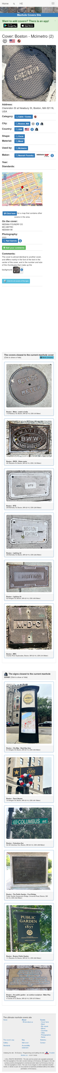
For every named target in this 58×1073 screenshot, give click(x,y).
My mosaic (44, 1026)
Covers (42, 1020)
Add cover (25, 1043)
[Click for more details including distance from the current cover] (21, 269)
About (24, 1020)
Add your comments (14, 247)
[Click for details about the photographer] (20, 240)
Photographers (46, 1035)
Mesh (43, 1024)
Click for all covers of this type (18, 281)
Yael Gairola (11, 240)
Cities (43, 1033)
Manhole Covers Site (29, 15)
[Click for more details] (29, 385)
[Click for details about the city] (37, 123)
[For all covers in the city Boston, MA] (5, 40)
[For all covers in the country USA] (12, 40)
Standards (6, 1045)
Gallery (5, 1043)
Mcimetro (22, 148)
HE (21, 3)
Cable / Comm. (24, 116)
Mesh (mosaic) (47, 357)
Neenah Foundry (26, 155)
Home (5, 3)
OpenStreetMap (28, 204)
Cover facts (45, 1022)
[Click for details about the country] (32, 129)
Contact (42, 1043)
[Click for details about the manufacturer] (52, 155)
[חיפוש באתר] (14, 3)
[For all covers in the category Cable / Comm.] (19, 40)
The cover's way (8, 1040)
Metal (20, 141)
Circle (20, 136)
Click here (11, 213)
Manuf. (43, 1028)
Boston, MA (23, 123)
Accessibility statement (26, 1046)
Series (43, 1037)
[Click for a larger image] (29, 73)
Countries (44, 1030)
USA (20, 129)
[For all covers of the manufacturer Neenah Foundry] (43, 155)
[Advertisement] (29, 316)
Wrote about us (28, 1022)
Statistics (43, 1040)
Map (23, 1040)
